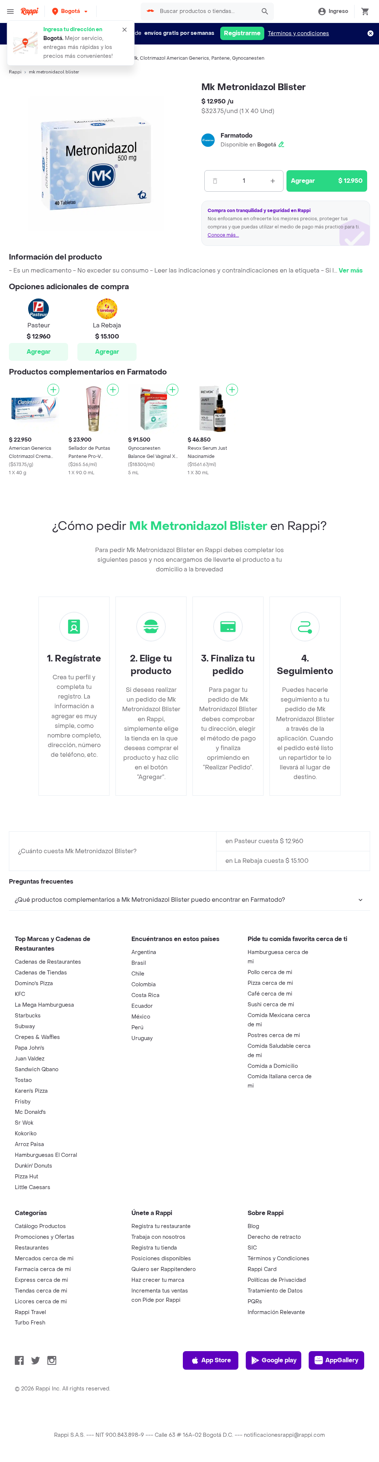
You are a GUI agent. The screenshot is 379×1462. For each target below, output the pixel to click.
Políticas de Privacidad (277, 1280)
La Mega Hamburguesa (44, 1005)
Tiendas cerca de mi (41, 1290)
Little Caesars (32, 1187)
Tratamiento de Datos (275, 1290)
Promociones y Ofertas (44, 1237)
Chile (137, 973)
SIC (252, 1247)
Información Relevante (276, 1312)
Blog (253, 1226)
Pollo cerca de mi (270, 972)
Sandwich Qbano (36, 1069)
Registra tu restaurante (161, 1226)
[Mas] (272, 181)
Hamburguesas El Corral (46, 1155)
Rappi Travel (30, 1312)
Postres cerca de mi (274, 1035)
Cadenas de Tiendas (41, 972)
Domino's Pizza (34, 983)
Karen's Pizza (31, 1091)
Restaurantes (32, 1247)
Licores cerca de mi (41, 1301)
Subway (25, 1026)
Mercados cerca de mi (44, 1258)
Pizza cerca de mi (270, 983)
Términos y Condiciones (278, 1258)
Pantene (220, 58)
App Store (216, 1360)
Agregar (39, 352)
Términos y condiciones (298, 33)
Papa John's (29, 1048)
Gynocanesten (248, 58)
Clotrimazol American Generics (174, 58)
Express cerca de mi (41, 1280)
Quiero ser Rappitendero (163, 1269)
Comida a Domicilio (273, 1066)
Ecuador (142, 1006)
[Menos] (215, 181)
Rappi (15, 72)
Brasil (138, 963)
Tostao (23, 1080)
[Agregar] (53, 390)
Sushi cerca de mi (271, 1004)
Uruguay (141, 1038)
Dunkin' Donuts (33, 1165)
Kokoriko (26, 1133)
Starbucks (28, 1015)
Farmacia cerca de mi (43, 1269)
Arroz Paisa (29, 1144)
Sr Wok (24, 1122)
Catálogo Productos (40, 1226)
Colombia (143, 984)
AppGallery (341, 1360)
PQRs (255, 1301)
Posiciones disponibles (161, 1258)
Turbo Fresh (30, 1322)
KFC (20, 994)
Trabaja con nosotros (158, 1237)
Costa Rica (145, 995)
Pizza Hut (26, 1176)
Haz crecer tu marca (157, 1280)
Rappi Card (262, 1269)
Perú (137, 1027)
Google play (279, 1360)
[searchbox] (205, 11)
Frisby (22, 1101)
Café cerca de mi (270, 993)
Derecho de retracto (274, 1237)
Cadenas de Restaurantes (48, 962)
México (140, 1016)
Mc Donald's (30, 1112)
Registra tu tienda (154, 1247)
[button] (70, 11)
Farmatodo (236, 135)
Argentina (143, 952)
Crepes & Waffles (37, 1037)
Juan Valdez (29, 1058)
